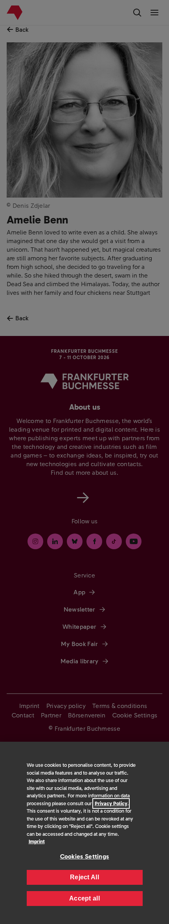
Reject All (84, 877)
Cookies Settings (84, 856)
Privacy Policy (111, 803)
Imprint (37, 841)
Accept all (84, 898)
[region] (84, 833)
